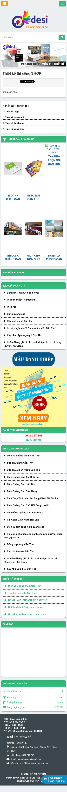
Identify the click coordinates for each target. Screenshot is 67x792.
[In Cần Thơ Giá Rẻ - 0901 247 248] (31, 19)
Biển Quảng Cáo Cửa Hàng (22, 491)
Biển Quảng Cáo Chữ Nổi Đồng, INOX (27, 505)
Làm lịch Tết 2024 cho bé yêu (23, 292)
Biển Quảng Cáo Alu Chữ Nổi (23, 477)
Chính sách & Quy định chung (25, 607)
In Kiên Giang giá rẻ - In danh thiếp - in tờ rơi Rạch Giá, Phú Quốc (30, 560)
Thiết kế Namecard (14, 117)
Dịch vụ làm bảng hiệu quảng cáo (25, 526)
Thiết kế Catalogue (14, 122)
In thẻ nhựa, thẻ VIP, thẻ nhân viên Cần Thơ (31, 328)
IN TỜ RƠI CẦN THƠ (33, 197)
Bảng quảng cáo (16, 313)
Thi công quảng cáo (16, 448)
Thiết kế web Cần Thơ (28, 780)
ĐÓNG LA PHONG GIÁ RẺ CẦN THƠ (27, 600)
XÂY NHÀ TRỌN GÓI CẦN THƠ (54, 160)
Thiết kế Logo (12, 111)
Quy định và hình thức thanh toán (27, 614)
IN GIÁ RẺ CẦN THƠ (33, 774)
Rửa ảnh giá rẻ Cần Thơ (20, 321)
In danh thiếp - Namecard (21, 299)
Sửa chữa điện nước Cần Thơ (23, 469)
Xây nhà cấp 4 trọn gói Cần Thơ (24, 335)
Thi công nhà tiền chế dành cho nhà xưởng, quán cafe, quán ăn (33, 535)
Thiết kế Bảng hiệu (14, 128)
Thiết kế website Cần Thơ (22, 593)
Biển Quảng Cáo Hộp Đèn (21, 484)
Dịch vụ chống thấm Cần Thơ (23, 455)
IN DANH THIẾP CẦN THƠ (13, 199)
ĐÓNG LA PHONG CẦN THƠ (54, 259)
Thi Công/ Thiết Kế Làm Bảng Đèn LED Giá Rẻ (32, 498)
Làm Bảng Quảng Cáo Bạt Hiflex (25, 512)
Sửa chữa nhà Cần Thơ (20, 462)
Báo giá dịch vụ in (14, 285)
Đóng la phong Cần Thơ (20, 544)
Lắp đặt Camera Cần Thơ (21, 551)
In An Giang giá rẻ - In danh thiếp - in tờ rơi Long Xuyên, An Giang (32, 344)
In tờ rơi (11, 306)
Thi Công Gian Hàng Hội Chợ (23, 519)
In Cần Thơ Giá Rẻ (38, 777)
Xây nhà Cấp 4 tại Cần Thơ (22, 568)
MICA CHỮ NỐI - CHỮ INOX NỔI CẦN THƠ (33, 261)
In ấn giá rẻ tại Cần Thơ (17, 105)
